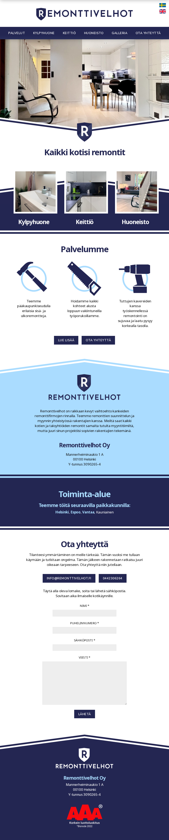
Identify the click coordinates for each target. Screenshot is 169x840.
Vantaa (88, 512)
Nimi (84, 606)
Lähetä (84, 714)
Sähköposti (84, 640)
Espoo (75, 512)
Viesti (84, 657)
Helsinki (62, 512)
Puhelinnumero (84, 623)
